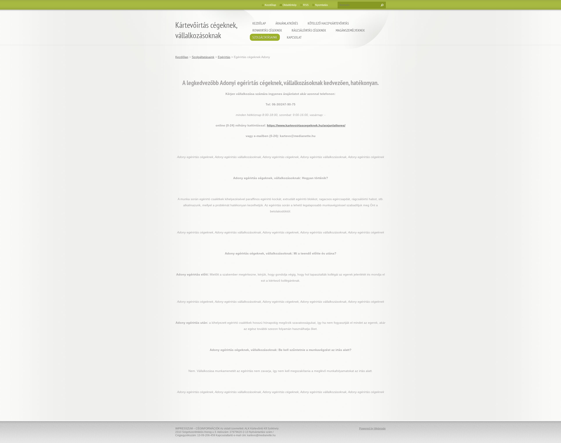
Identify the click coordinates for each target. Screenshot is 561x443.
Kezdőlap (259, 23)
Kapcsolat (294, 37)
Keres (381, 5)
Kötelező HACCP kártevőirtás (328, 23)
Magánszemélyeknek (350, 30)
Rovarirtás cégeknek (267, 30)
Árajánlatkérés (286, 23)
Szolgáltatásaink (264, 37)
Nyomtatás (321, 5)
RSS (306, 5)
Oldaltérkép (289, 5)
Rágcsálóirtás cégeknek (309, 30)
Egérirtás (224, 57)
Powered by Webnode (372, 428)
